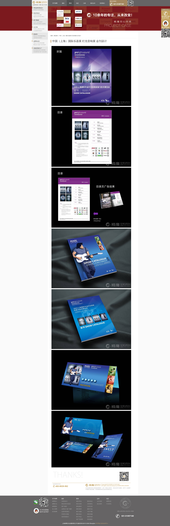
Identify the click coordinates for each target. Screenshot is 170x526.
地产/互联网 (79, 519)
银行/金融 (79, 511)
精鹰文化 (54, 504)
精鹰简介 (54, 501)
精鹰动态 (108, 501)
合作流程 (99, 501)
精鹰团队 (54, 506)
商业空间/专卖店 (66, 504)
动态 (77, 3)
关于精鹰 (54, 3)
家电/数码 (79, 506)
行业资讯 (108, 504)
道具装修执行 (65, 516)
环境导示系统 (65, 514)
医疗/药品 (79, 516)
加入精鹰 (54, 509)
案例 (70, 3)
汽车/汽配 (90, 511)
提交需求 (99, 504)
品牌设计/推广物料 (67, 509)
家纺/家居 (79, 509)
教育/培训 (90, 516)
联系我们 (102, 3)
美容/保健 (90, 514)
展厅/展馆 (64, 506)
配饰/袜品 (90, 501)
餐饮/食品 (79, 514)
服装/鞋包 (79, 501)
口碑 (84, 3)
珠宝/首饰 (79, 504)
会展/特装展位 (65, 511)
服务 (63, 3)
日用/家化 (90, 504)
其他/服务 (90, 519)
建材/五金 (90, 509)
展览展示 (56, 35)
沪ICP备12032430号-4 (101, 523)
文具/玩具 (90, 506)
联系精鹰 (54, 511)
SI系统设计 (65, 501)
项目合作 (92, 3)
